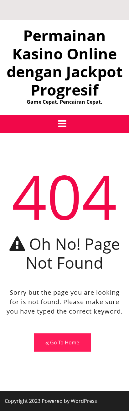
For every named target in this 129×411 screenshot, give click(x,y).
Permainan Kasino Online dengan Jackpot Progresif (65, 62)
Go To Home (64, 342)
